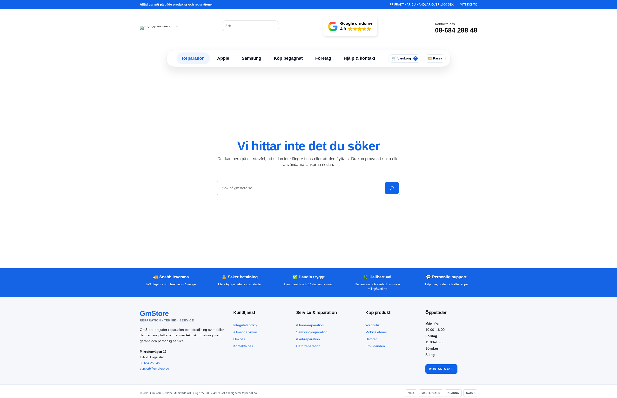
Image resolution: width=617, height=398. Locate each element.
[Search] (392, 188)
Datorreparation (308, 346)
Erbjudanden (375, 346)
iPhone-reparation (310, 325)
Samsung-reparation (312, 332)
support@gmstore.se (154, 368)
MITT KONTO (468, 4)
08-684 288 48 (150, 363)
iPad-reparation (308, 339)
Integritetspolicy (245, 325)
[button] (350, 26)
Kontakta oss (243, 346)
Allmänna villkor (245, 332)
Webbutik (372, 325)
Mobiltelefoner (376, 332)
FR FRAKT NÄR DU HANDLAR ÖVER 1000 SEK (422, 4)
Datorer (371, 339)
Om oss (239, 339)
